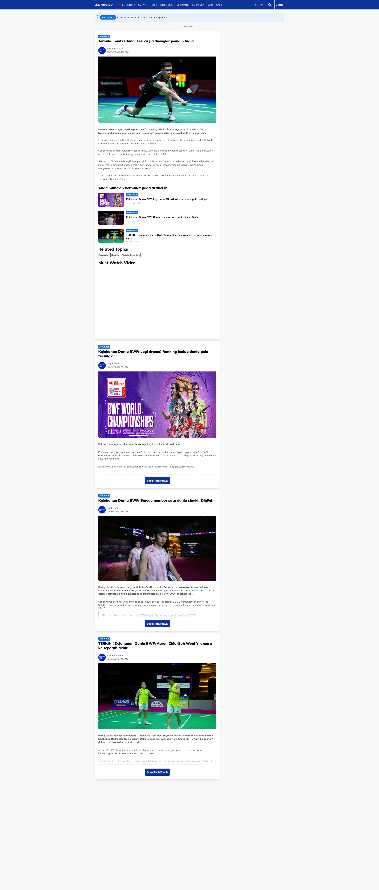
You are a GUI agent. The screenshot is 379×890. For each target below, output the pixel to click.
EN (261, 4)
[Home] (104, 4)
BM (256, 4)
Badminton (182, 4)
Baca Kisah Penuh (157, 480)
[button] (97, 15)
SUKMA (142, 4)
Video (153, 4)
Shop (219, 4)
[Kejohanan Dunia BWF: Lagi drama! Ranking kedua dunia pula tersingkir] (111, 200)
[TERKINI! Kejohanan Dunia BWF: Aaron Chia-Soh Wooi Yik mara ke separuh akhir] (111, 235)
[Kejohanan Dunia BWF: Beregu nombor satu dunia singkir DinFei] (111, 218)
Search (269, 4)
